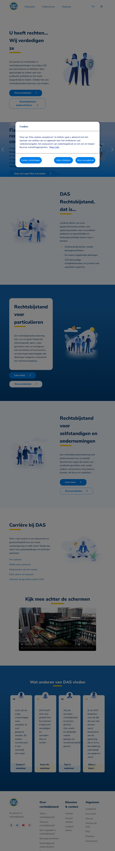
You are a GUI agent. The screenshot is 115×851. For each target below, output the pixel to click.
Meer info (54, 147)
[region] (57, 144)
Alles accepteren (85, 160)
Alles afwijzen (63, 160)
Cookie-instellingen (30, 160)
